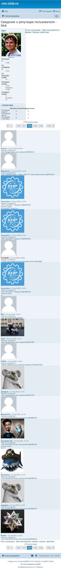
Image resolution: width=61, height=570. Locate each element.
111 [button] (23, 125)
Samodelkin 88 (6, 441)
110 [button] (18, 125)
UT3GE (3, 361)
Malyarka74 (5, 171)
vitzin (3, 339)
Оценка (36, 32)
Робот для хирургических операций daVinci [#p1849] (22, 261)
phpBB (25, 561)
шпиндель (5, 392)
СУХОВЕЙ (4, 258)
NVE (2, 314)
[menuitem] (5, 11)
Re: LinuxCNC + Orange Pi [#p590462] (16, 239)
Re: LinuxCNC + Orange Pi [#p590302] (16, 205)
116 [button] (48, 125)
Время (28, 32)
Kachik (3, 535)
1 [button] (11, 125)
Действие (45, 32)
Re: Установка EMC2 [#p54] (12, 318)
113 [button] (35, 125)
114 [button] (40, 125)
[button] (7, 126)
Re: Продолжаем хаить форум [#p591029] (18, 342)
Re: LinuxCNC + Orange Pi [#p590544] (16, 292)
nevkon (3, 148)
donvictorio (5, 475)
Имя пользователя (50, 30)
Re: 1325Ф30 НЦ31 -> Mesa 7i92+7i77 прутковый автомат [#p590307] (28, 174)
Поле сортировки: (33, 30)
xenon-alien (5, 201)
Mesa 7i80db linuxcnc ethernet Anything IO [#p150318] (22, 365)
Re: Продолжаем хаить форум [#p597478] (18, 395)
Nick (4, 31)
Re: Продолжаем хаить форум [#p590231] (18, 152)
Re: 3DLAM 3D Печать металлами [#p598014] (19, 418)
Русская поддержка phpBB (31, 564)
